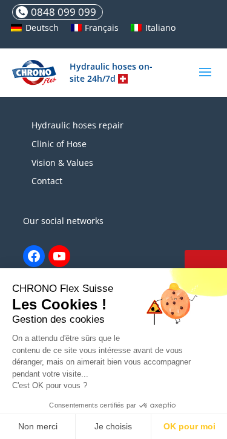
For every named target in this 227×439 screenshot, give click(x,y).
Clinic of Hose (59, 144)
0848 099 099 (63, 12)
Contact (46, 180)
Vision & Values (62, 162)
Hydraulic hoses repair (77, 125)
